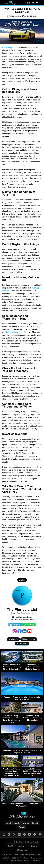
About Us (14, 639)
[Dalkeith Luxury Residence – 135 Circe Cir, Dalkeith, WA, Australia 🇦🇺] (22, 801)
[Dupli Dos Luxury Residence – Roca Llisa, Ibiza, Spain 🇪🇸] (32, 713)
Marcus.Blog (22, 850)
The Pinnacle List (15, 16)
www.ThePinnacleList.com (24, 619)
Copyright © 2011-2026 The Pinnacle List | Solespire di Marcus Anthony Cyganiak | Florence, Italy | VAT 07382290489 (22, 859)
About (8, 823)
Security (27, 855)
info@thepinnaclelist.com (24, 617)
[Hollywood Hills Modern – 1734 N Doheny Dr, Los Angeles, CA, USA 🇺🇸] (22, 747)
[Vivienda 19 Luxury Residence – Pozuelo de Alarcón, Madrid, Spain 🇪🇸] (32, 766)
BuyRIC (19, 842)
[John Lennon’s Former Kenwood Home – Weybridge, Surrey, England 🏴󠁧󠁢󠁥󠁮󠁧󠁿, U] (11, 766)
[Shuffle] (33, 3)
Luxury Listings (30, 639)
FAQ (10, 855)
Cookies (5, 855)
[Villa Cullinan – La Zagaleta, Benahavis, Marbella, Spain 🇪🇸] (32, 662)
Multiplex (16, 855)
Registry (22, 827)
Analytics (17, 823)
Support (33, 855)
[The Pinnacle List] (22, 815)
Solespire (9, 842)
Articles (26, 16)
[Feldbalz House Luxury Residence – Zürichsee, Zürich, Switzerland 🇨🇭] (11, 662)
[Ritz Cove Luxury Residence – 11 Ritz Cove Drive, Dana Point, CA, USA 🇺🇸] (11, 713)
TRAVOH (10, 846)
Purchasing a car (9, 47)
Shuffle (35, 16)
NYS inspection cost (13, 332)
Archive (26, 823)
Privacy (22, 855)
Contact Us (23, 643)
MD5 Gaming (32, 846)
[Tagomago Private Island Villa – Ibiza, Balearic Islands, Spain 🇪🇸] (22, 694)
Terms (39, 855)
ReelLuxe (20, 846)
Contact (35, 823)
